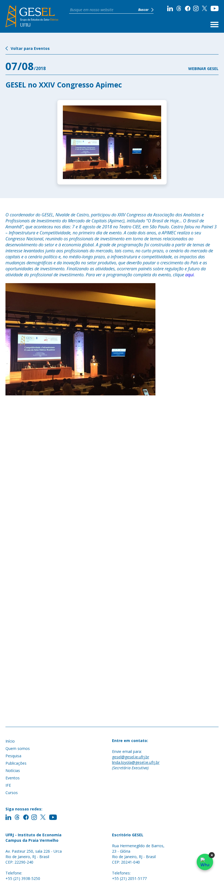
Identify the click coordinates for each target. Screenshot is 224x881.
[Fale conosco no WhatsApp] (205, 862)
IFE (8, 785)
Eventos (12, 777)
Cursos (11, 792)
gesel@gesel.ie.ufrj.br (130, 756)
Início (10, 741)
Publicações (15, 763)
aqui (189, 275)
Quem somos (17, 748)
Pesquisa (13, 755)
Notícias (12, 770)
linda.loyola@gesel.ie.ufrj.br (136, 762)
